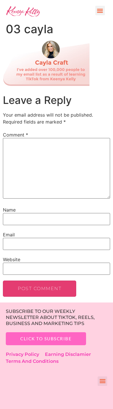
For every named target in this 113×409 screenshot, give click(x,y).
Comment (15, 134)
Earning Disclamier (72, 354)
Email (9, 234)
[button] (100, 10)
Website (11, 259)
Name (9, 210)
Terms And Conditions (32, 361)
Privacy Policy (25, 354)
